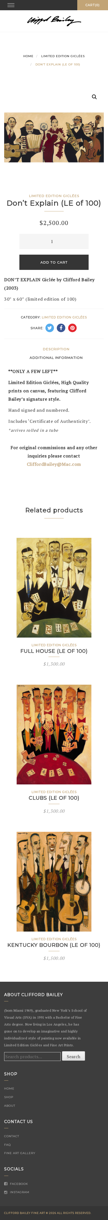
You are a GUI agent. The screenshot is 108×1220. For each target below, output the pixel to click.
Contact (11, 1136)
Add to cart (54, 262)
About (9, 1106)
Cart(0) (93, 5)
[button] (94, 97)
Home (28, 56)
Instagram (19, 1192)
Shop (8, 1097)
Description (56, 349)
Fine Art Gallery (19, 1153)
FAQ (7, 1145)
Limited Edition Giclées (63, 56)
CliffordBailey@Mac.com (54, 464)
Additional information (56, 357)
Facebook (18, 1184)
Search (73, 1056)
